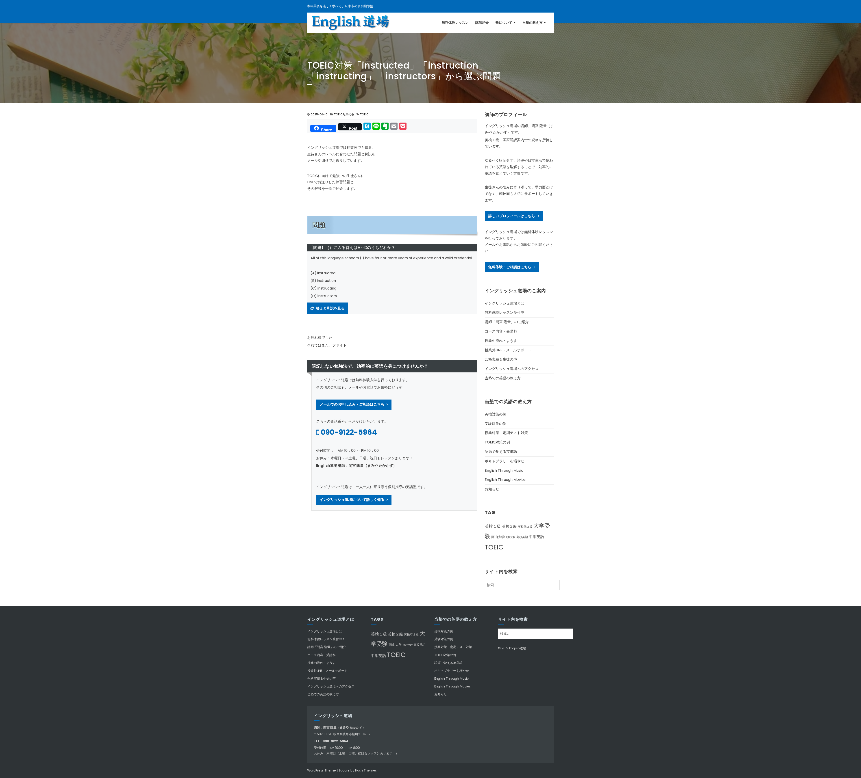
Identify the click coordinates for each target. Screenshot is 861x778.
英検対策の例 (495, 414)
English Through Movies (505, 479)
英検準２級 (525, 527)
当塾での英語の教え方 (503, 378)
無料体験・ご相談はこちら (510, 267)
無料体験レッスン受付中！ (506, 312)
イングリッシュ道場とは (504, 303)
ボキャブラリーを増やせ (504, 461)
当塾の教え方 (532, 23)
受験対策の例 (495, 423)
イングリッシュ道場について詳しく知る (352, 499)
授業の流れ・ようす (501, 340)
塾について (504, 23)
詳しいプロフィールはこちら (512, 215)
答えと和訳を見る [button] (330, 308)
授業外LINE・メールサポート (508, 350)
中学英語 (536, 536)
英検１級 (493, 526)
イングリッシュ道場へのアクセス (512, 368)
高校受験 (510, 537)
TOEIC (364, 114)
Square (344, 770)
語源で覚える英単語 (501, 451)
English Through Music (504, 470)
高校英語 (522, 537)
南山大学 (498, 536)
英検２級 (509, 526)
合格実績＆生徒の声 (501, 359)
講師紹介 (482, 23)
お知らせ (492, 489)
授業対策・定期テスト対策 (506, 432)
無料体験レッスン (455, 23)
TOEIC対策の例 (344, 114)
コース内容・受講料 (501, 331)
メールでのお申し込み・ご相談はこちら (352, 404)
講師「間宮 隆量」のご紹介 (507, 321)
